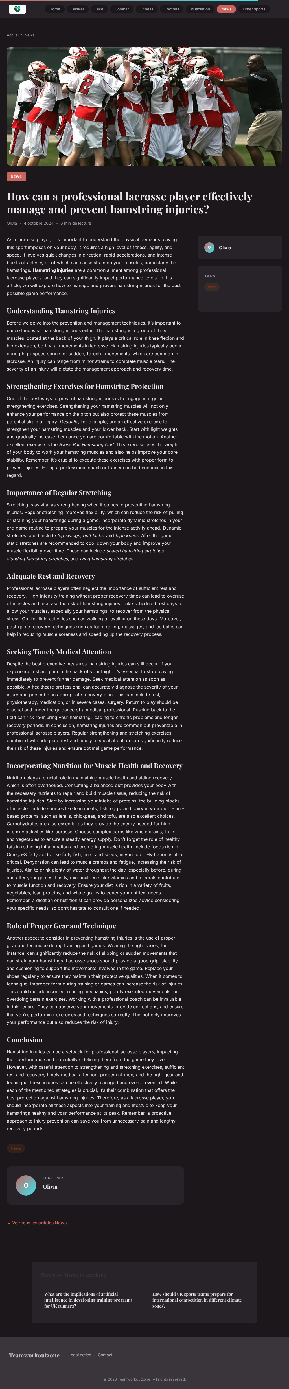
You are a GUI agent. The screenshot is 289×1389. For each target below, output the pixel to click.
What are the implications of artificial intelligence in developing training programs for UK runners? (88, 1300)
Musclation (200, 9)
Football (172, 9)
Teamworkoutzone (34, 1355)
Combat (122, 9)
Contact (105, 1354)
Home (54, 9)
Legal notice (80, 1354)
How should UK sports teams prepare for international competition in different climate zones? (197, 1300)
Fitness (146, 9)
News (226, 9)
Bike (99, 9)
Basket (77, 9)
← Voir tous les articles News (37, 1222)
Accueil (13, 35)
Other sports (254, 9)
